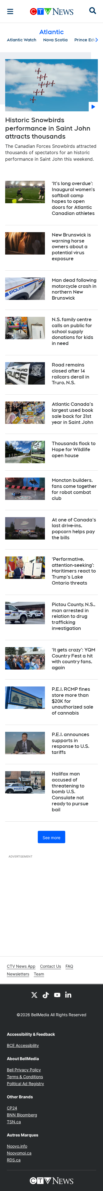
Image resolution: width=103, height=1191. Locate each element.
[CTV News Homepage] (51, 11)
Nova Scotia (55, 40)
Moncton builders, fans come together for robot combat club (74, 489)
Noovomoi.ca (19, 1153)
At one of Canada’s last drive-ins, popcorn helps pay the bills (74, 528)
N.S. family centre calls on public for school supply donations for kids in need (72, 331)
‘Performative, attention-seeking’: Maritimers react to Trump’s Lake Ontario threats (74, 571)
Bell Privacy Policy (24, 1069)
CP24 (12, 1107)
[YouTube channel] (57, 994)
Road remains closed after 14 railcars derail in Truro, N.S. (70, 373)
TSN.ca (14, 1121)
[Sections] (10, 11)
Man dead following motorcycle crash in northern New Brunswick (74, 289)
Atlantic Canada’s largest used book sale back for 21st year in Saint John (72, 413)
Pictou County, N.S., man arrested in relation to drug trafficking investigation (73, 616)
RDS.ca (14, 1159)
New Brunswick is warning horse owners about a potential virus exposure (71, 246)
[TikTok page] (45, 994)
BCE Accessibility (23, 1045)
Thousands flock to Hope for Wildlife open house (74, 449)
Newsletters (18, 973)
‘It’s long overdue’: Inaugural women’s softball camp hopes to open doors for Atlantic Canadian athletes (73, 198)
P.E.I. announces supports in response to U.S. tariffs (70, 743)
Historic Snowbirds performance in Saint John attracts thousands (47, 128)
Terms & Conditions (25, 1076)
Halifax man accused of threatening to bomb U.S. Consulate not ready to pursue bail (70, 791)
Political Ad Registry (25, 1083)
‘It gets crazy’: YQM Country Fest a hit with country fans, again (73, 658)
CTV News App (21, 966)
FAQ (69, 966)
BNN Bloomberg (22, 1114)
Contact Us (50, 966)
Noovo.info (17, 1146)
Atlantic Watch (21, 40)
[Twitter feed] (34, 994)
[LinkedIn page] (68, 994)
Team (39, 973)
